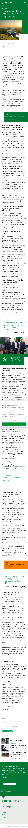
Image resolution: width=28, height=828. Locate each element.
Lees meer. (8, 566)
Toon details (13, 420)
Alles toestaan (14, 424)
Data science (5, 8)
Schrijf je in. (8, 119)
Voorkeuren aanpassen (6, 791)
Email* (5, 778)
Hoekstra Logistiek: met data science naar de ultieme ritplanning (18, 754)
